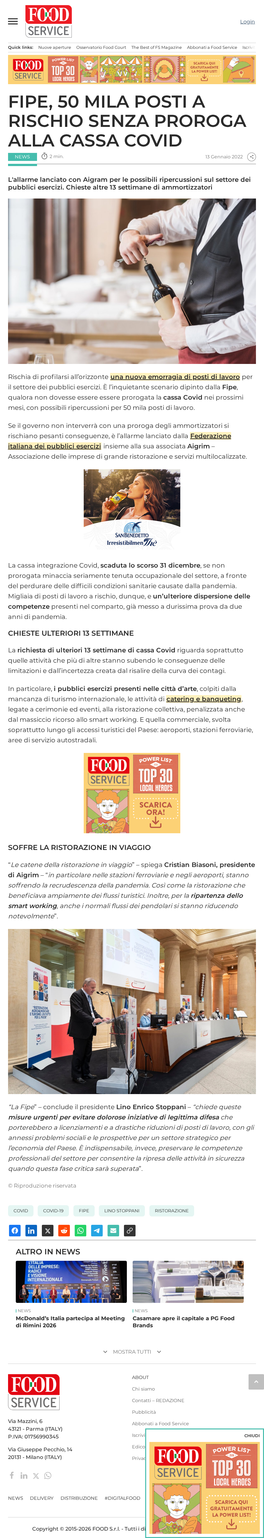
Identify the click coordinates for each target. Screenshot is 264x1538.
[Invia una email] (113, 1230)
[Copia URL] (130, 1230)
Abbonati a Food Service (212, 47)
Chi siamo (143, 1389)
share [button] (252, 157)
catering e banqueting (203, 699)
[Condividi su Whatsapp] (80, 1230)
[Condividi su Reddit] (64, 1230)
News (24, 1311)
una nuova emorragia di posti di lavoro (175, 377)
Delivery (41, 1498)
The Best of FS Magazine (156, 47)
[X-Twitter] (36, 1475)
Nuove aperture (54, 47)
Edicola (140, 1447)
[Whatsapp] (48, 1475)
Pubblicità (144, 1412)
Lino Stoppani (121, 1210)
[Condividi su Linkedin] (31, 1230)
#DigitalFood (122, 1498)
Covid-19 (53, 1210)
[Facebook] (12, 1475)
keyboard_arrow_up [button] (256, 1381)
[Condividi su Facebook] (15, 1230)
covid (21, 1210)
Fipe (84, 1210)
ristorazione (172, 1210)
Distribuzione (79, 1498)
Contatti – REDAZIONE (158, 1400)
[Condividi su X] (47, 1230)
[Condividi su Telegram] (97, 1230)
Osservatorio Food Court (101, 47)
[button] (13, 21)
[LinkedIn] (24, 1475)
